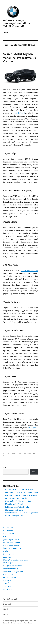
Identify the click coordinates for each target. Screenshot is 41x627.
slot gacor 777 (9, 586)
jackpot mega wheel (11, 542)
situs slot (7, 583)
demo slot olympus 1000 (13, 571)
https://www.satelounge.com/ (15, 560)
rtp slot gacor (8, 563)
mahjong (7, 557)
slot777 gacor (8, 574)
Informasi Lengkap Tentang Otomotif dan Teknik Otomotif (17, 23)
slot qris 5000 (9, 589)
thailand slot (8, 554)
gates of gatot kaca (11, 539)
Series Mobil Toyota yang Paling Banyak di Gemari (20, 57)
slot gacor (33, 428)
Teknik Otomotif (10, 599)
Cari (4, 468)
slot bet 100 (8, 528)
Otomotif (7, 604)
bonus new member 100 (13, 548)
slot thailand (19, 113)
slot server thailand (11, 545)
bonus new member (29, 270)
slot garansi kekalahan (12, 566)
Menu (6, 32)
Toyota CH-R (22, 453)
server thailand (9, 577)
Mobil (14, 453)
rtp (4, 537)
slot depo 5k (8, 531)
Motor (5, 614)
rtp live (6, 551)
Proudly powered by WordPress (21, 623)
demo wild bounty (10, 569)
